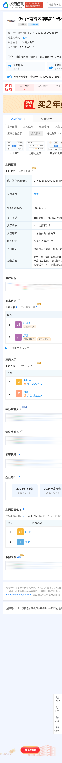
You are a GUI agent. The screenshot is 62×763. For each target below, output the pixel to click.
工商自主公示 (16, 133)
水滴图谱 (12, 126)
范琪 (24, 37)
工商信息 (28, 126)
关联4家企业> (34, 384)
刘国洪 (26, 322)
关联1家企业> (34, 395)
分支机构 (36, 133)
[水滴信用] (14, 5)
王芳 (27, 542)
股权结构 (44, 126)
